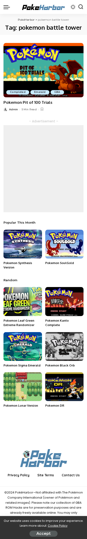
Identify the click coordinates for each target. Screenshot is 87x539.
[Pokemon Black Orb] (64, 346)
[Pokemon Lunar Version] (22, 386)
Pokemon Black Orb (60, 365)
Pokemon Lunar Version (20, 405)
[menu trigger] (7, 7)
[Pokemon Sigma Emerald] (22, 346)
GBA (57, 92)
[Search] (81, 7)
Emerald (39, 92)
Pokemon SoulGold (59, 263)
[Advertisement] (43, 168)
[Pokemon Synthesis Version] (22, 244)
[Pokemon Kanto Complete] (64, 301)
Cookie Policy (58, 526)
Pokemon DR (54, 405)
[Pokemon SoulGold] (64, 244)
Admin (13, 109)
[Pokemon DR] (64, 386)
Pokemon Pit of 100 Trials (27, 102)
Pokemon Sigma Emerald (22, 365)
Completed (18, 92)
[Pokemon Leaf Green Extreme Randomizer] (22, 301)
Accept (43, 533)
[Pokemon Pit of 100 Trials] (43, 70)
